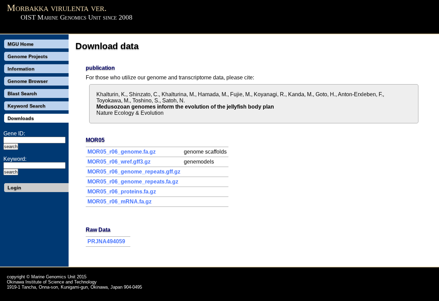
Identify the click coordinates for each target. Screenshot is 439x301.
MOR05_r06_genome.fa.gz (121, 152)
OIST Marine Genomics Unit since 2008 (76, 17)
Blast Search (22, 93)
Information (21, 68)
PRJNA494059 (106, 241)
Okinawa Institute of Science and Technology (52, 282)
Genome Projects (28, 56)
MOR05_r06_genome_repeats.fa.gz (132, 182)
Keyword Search (27, 106)
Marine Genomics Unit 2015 (58, 276)
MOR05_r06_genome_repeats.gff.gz (133, 172)
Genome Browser (28, 81)
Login (14, 187)
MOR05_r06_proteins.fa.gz (121, 191)
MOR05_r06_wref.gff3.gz (119, 162)
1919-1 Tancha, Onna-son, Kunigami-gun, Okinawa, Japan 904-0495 (74, 287)
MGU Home (21, 44)
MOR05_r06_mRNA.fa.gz (119, 201)
